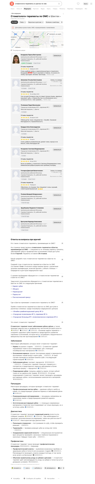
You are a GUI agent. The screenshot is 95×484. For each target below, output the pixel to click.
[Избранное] (78, 4)
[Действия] (63, 14)
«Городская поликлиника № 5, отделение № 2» (30, 314)
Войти (86, 4)
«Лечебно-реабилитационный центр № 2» (28, 311)
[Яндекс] (12, 4)
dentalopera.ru (50, 362)
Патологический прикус (22, 297)
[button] (18, 50)
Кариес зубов (18, 286)
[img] (25, 69)
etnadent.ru (16, 330)
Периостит (17, 294)
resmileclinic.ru (57, 451)
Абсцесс (16, 289)
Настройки (50, 478)
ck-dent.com (33, 330)
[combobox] (35, 3)
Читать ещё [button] (50, 74)
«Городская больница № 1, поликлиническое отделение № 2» (35, 317)
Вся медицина (16, 13)
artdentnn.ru (38, 346)
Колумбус (16, 478)
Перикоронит (18, 292)
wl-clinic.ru (24, 330)
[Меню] (91, 4)
